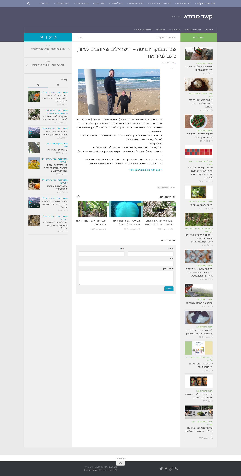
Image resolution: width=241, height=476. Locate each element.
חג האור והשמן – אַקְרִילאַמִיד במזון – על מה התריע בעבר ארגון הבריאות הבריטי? (199, 272)
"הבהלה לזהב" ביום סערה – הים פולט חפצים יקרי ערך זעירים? (55, 225)
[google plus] (50, 37)
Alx (116, 470)
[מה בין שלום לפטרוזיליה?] (199, 192)
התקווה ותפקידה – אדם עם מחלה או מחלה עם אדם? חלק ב (199, 431)
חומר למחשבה (136, 3)
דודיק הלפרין (63, 144)
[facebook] (46, 37)
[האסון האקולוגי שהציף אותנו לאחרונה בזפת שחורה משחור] (159, 209)
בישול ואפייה (117, 3)
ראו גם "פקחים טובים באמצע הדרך (145, 169)
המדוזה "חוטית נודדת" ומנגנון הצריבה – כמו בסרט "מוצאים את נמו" (55, 204)
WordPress (100, 470)
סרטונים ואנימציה (144, 29)
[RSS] (55, 37)
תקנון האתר (120, 458)
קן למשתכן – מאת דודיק (57, 150)
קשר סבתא (198, 16)
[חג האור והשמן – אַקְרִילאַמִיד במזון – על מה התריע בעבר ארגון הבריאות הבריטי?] (199, 256)
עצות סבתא (98, 3)
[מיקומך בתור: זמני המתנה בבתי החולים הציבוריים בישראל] (199, 84)
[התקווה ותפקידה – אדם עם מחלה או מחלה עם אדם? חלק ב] (199, 412)
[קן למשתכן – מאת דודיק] (34, 147)
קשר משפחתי (62, 3)
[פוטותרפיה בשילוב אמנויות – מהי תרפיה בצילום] (199, 53)
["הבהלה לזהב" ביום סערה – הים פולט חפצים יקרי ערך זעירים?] (34, 220)
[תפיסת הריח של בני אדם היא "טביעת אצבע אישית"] (199, 381)
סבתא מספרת (82, 3)
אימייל (170, 248)
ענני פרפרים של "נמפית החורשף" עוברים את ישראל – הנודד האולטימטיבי (55, 168)
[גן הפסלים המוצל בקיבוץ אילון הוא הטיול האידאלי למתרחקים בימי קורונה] (199, 219)
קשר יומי (209, 29)
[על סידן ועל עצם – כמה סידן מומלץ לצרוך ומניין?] (199, 121)
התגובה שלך (168, 268)
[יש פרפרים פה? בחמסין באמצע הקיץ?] (34, 184)
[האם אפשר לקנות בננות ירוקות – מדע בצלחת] (92, 209)
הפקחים (165, 188)
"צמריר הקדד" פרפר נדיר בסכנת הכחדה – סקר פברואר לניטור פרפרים (55, 98)
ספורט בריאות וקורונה (160, 3)
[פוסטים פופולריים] (58, 85)
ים (159, 188)
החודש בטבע (63, 92)
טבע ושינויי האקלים (206, 3)
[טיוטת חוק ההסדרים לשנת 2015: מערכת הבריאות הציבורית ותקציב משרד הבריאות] (199, 151)
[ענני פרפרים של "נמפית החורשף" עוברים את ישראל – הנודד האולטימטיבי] (34, 163)
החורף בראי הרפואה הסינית (199, 303)
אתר (171, 258)
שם (122, 248)
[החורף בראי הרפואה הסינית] (199, 290)
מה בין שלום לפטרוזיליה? (201, 205)
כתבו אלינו (44, 3)
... (175, 62)
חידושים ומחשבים (192, 29)
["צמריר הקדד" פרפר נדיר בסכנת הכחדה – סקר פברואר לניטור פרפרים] (34, 96)
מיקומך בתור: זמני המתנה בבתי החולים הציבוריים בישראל (201, 103)
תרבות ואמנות (183, 3)
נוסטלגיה (160, 29)
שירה (66, 147)
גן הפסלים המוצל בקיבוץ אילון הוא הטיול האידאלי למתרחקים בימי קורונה (199, 238)
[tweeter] (42, 37)
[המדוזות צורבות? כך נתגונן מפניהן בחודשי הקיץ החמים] (34, 132)
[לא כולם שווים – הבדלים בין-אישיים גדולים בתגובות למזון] (199, 317)
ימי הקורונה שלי (191, 229)
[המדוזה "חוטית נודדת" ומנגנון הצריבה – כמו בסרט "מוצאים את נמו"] (34, 202)
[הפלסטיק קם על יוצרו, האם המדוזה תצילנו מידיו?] (126, 209)
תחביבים (175, 29)
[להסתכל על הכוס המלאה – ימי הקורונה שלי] (199, 348)
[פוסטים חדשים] (38, 85)
